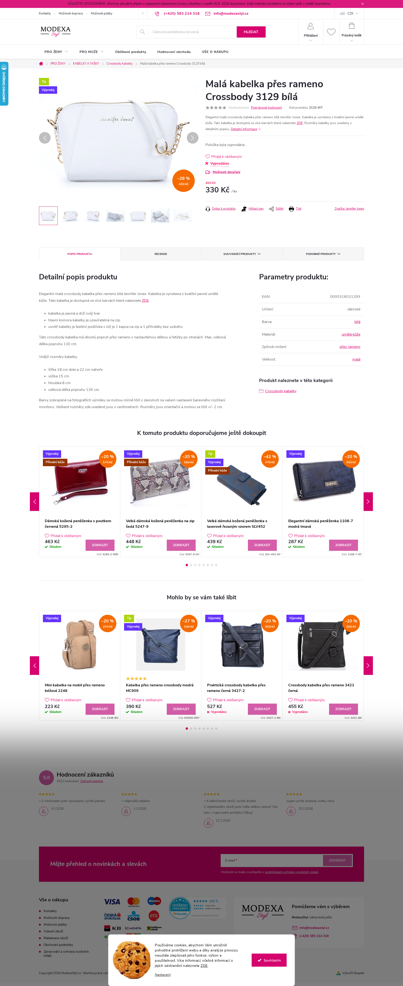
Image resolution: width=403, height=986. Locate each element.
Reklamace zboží (56, 938)
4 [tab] (199, 565)
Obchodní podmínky (58, 945)
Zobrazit (100, 545)
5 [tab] (203, 565)
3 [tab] (195, 565)
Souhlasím (272, 960)
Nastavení (162, 975)
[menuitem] (56, 52)
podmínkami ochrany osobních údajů (291, 872)
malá (356, 359)
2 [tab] (191, 565)
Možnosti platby (101, 13)
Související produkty (239, 254)
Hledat (251, 32)
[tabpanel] (79, 502)
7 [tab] (212, 565)
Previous (34, 501)
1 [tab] (187, 565)
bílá (357, 321)
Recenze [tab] (161, 254)
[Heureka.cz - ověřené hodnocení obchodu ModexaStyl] (198, 908)
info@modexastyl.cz (314, 928)
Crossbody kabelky (280, 391)
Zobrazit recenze (91, 781)
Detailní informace (244, 129)
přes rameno (350, 346)
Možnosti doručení (226, 172)
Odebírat (337, 860)
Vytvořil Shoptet (353, 973)
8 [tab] (216, 565)
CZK (350, 13)
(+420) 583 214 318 (314, 936)
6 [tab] (208, 565)
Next (368, 501)
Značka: (349, 209)
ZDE (204, 965)
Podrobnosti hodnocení (266, 108)
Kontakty (45, 13)
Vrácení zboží (53, 931)
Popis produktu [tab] (79, 254)
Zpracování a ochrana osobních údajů (66, 953)
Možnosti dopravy (71, 13)
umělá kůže (351, 334)
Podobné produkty (321, 254)
